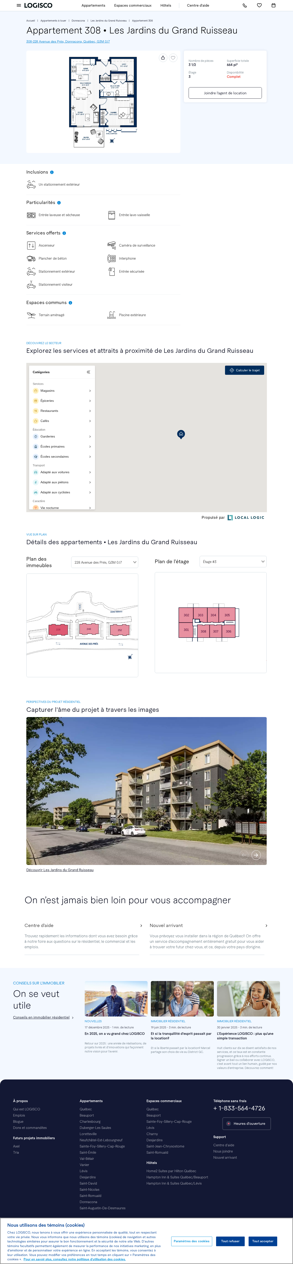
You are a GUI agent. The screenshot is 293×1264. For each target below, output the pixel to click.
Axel (16, 1146)
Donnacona (78, 20)
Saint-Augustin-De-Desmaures (102, 1208)
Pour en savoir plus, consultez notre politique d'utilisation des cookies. (75, 1259)
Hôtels (165, 5)
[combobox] (104, 562)
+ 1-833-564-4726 (239, 1108)
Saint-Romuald (90, 1196)
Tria (16, 1152)
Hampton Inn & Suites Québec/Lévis (174, 1183)
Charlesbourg (90, 1121)
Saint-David (88, 1183)
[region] (146, 1241)
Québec (86, 1109)
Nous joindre (223, 1151)
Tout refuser (230, 1241)
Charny (152, 1134)
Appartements (93, 5)
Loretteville (88, 1134)
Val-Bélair (87, 1159)
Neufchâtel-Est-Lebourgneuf (101, 1140)
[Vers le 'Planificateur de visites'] (273, 5)
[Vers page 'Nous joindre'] (244, 5)
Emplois (19, 1115)
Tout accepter (262, 1241)
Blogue (18, 1121)
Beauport (87, 1115)
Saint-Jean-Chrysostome (165, 1146)
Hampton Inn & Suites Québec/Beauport (177, 1177)
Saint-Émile (88, 1152)
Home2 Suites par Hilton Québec (171, 1171)
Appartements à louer (53, 20)
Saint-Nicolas (89, 1189)
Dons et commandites (30, 1128)
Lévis (83, 1171)
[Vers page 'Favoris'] (259, 5)
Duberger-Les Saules (95, 1128)
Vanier (84, 1165)
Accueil (30, 20)
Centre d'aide (198, 5)
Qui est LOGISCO (26, 1109)
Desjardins (88, 1177)
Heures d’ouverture (249, 1123)
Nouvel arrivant (225, 1157)
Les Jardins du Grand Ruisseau (109, 20)
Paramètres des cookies (192, 1241)
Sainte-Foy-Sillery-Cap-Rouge (102, 1146)
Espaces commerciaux (133, 5)
